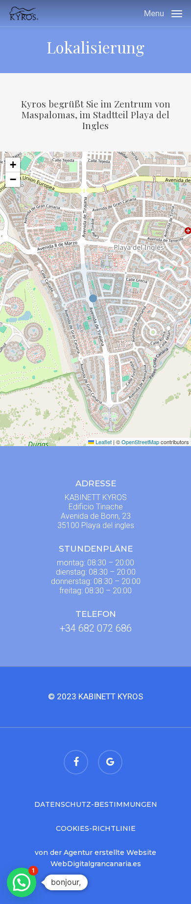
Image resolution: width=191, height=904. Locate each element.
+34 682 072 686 (96, 628)
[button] (163, 12)
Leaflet (103, 442)
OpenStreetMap (140, 442)
